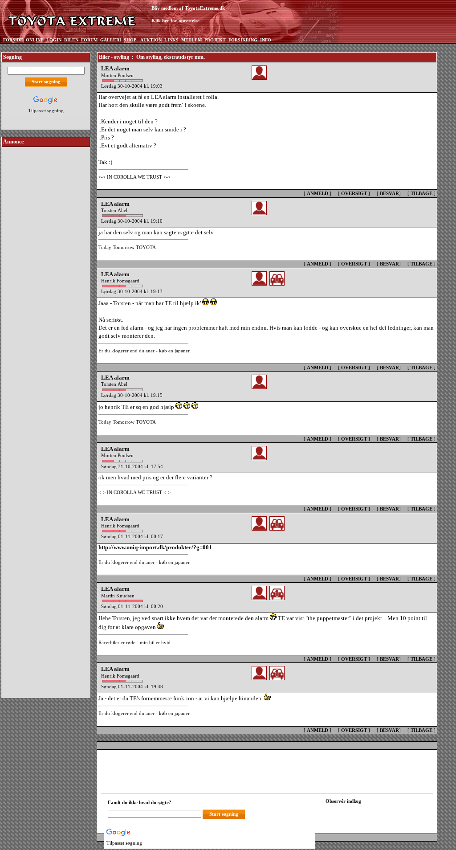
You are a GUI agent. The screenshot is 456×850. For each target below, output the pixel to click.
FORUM (89, 39)
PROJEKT (215, 39)
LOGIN (53, 39)
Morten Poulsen (117, 75)
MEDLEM (191, 39)
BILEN (71, 39)
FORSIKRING (242, 39)
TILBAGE (421, 193)
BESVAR (389, 193)
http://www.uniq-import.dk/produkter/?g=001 (155, 547)
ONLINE (35, 39)
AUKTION (151, 39)
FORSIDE (13, 39)
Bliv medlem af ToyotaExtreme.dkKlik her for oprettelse (188, 14)
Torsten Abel (114, 210)
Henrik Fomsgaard (120, 280)
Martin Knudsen (117, 595)
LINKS (171, 39)
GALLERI (110, 39)
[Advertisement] (45, 282)
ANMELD (317, 193)
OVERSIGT (354, 193)
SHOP (130, 39)
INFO (265, 39)
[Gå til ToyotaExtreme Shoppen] (287, 18)
